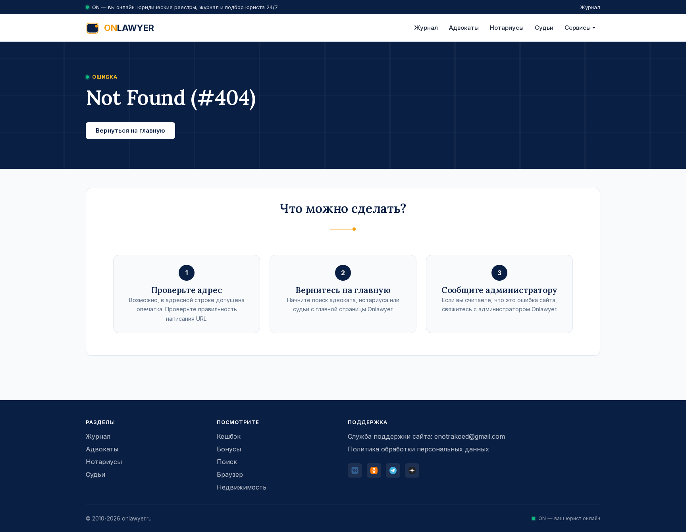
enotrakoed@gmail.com (469, 436)
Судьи (544, 27)
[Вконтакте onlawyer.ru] (355, 470)
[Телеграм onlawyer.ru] (393, 470)
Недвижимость (241, 487)
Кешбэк (229, 436)
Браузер (230, 474)
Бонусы (229, 449)
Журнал (590, 7)
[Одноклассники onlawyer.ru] (374, 470)
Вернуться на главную (130, 130)
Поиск (227, 462)
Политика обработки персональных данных (418, 449)
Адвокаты (464, 27)
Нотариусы (507, 27)
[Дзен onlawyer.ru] (412, 470)
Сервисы (578, 27)
